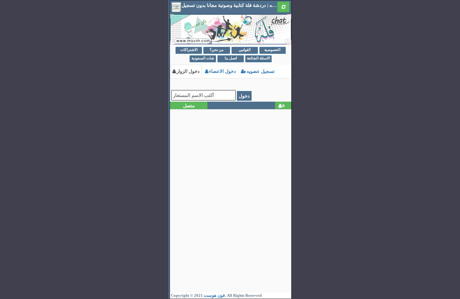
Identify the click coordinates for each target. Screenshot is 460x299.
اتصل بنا (231, 58)
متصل (189, 105)
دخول (244, 96)
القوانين (245, 50)
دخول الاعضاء (222, 71)
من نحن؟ (216, 50)
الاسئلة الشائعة (258, 58)
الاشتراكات (188, 50)
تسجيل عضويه (259, 71)
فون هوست (214, 295)
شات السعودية (203, 58)
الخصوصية (272, 50)
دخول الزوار (188, 71)
